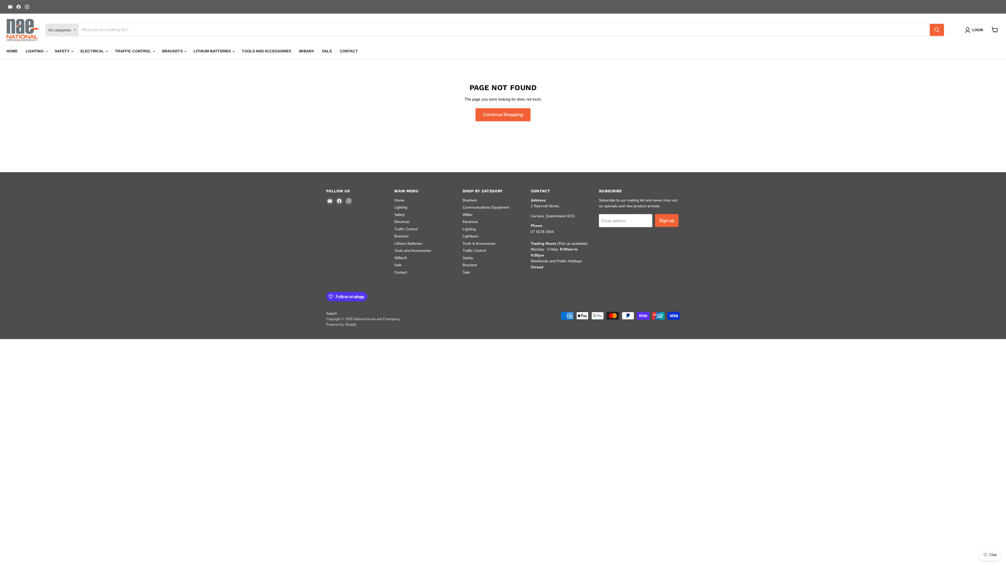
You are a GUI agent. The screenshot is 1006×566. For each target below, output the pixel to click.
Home (12, 51)
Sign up (666, 220)
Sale (327, 51)
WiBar (468, 215)
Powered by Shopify (341, 324)
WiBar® (306, 51)
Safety (62, 51)
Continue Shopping (503, 114)
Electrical (92, 51)
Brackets (173, 51)
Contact (349, 51)
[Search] (937, 30)
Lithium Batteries (213, 51)
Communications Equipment (486, 207)
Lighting (35, 51)
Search (331, 313)
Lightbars (470, 236)
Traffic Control (133, 51)
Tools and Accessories (266, 51)
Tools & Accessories (479, 243)
